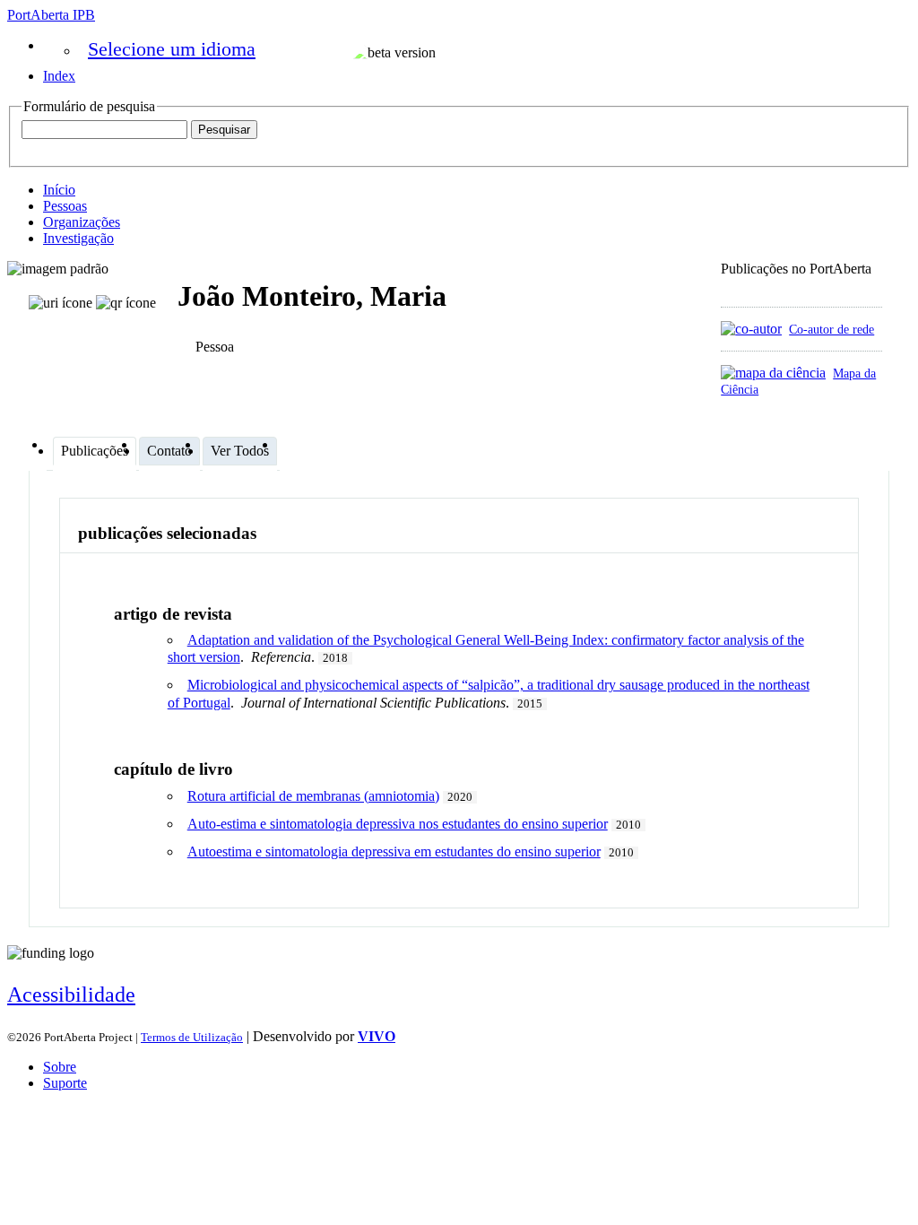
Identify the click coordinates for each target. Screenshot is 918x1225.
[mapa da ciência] (773, 372)
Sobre (59, 1066)
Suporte (65, 1082)
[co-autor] (751, 328)
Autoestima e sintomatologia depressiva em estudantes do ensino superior (394, 851)
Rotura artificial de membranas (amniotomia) (313, 796)
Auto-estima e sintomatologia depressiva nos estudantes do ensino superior (397, 823)
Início (59, 189)
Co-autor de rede (831, 329)
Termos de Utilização (192, 1037)
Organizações (81, 222)
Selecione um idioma (171, 49)
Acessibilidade (71, 994)
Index (59, 75)
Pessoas (65, 205)
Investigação (78, 238)
